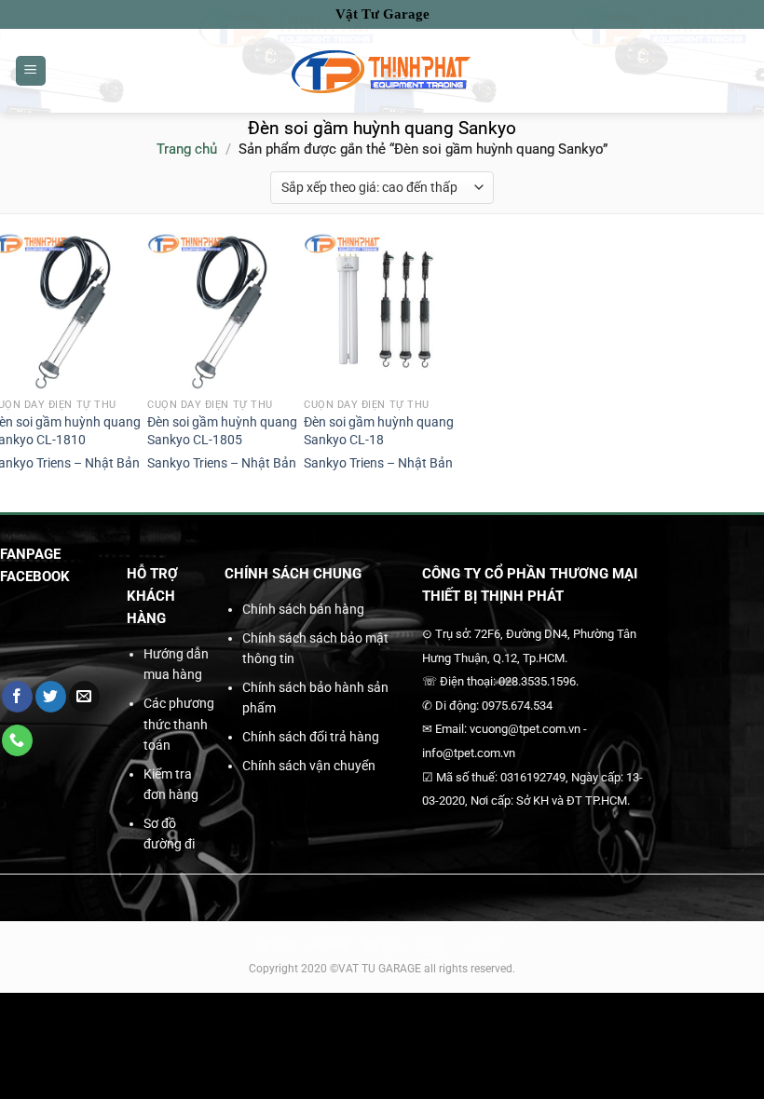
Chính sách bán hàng (303, 609)
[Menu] (31, 71)
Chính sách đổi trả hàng (310, 736)
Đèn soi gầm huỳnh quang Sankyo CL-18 (379, 431)
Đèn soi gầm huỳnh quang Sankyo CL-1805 (222, 431)
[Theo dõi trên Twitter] (50, 696)
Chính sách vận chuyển (308, 765)
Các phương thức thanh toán (178, 724)
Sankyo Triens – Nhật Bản (221, 463)
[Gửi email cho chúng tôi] (84, 696)
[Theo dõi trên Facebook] (17, 696)
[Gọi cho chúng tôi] (17, 740)
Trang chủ (187, 149)
